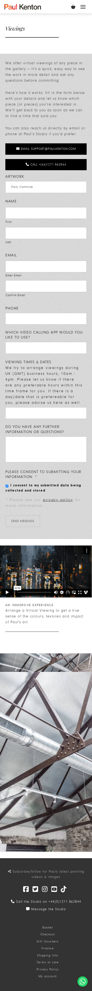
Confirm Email (15, 295)
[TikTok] (64, 889)
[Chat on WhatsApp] (82, 981)
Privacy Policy (48, 969)
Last (8, 242)
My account (48, 976)
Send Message (22, 521)
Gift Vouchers (48, 941)
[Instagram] (45, 889)
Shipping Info (47, 955)
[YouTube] (54, 889)
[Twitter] (26, 889)
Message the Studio (48, 909)
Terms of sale (48, 962)
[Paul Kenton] (22, 7)
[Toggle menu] (83, 7)
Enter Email (13, 275)
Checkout (47, 934)
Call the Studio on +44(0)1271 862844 (48, 902)
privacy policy (58, 500)
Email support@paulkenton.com (48, 149)
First (9, 222)
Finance (48, 948)
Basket (47, 927)
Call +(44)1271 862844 (47, 164)
